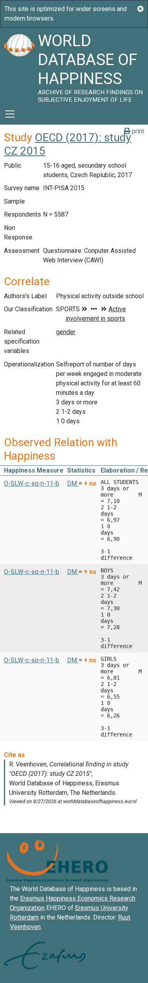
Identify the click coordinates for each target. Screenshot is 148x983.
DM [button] (73, 483)
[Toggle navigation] (10, 114)
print (137, 131)
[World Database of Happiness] (19, 65)
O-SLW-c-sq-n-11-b (31, 483)
